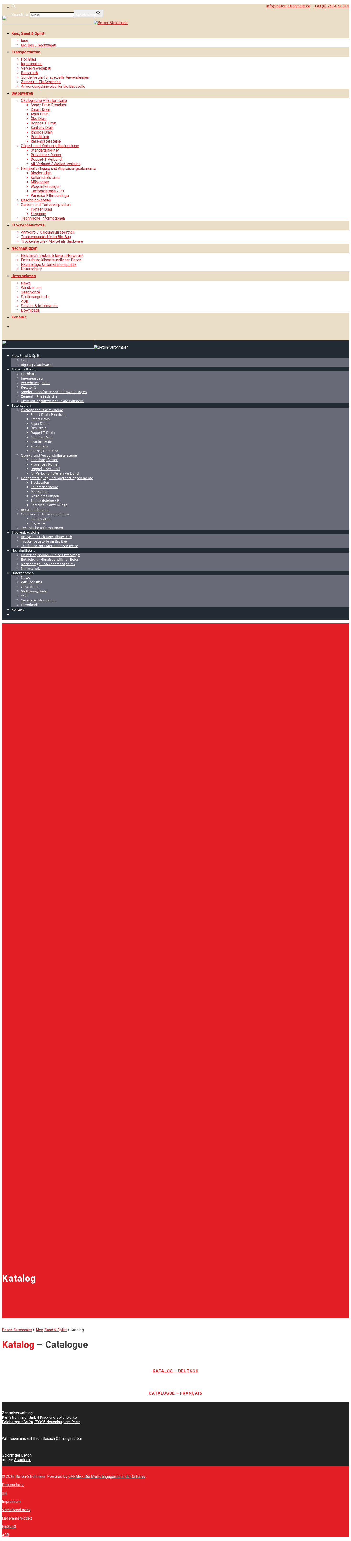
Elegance (38, 213)
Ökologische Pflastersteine (44, 100)
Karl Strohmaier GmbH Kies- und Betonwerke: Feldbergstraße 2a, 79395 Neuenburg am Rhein (41, 1419)
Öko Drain (39, 118)
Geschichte (30, 292)
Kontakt (18, 317)
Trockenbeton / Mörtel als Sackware (52, 241)
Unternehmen (23, 276)
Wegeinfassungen (45, 186)
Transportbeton (25, 52)
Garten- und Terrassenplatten (46, 204)
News (26, 283)
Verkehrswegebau (36, 68)
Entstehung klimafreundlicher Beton (51, 260)
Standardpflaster (45, 150)
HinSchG (9, 1526)
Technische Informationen (43, 218)
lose (24, 40)
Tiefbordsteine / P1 (47, 191)
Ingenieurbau (31, 64)
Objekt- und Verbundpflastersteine (50, 146)
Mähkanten (40, 182)
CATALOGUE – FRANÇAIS (175, 1393)
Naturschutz (31, 269)
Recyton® (29, 73)
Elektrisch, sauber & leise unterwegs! (52, 255)
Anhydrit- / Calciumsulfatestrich (48, 232)
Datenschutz (13, 1485)
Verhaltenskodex (16, 1510)
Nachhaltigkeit (24, 248)
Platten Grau (41, 209)
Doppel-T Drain (43, 123)
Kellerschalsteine (45, 177)
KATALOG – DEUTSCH (176, 1371)
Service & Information (39, 305)
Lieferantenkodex (17, 1518)
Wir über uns (31, 287)
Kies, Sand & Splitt (28, 33)
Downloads (30, 310)
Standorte (22, 1460)
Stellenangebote (35, 296)
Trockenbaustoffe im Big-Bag (46, 237)
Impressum (11, 1501)
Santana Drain (42, 127)
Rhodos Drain (42, 132)
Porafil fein (40, 136)
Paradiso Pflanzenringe (50, 195)
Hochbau (28, 59)
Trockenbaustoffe (28, 225)
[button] (13, 7)
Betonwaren (22, 93)
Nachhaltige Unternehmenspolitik (49, 264)
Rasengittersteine (46, 141)
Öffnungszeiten (69, 1438)
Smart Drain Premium (48, 105)
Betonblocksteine (36, 200)
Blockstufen (41, 173)
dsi (4, 1493)
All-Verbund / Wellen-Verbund (55, 164)
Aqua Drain (39, 114)
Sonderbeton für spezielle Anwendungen (55, 77)
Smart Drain (40, 109)
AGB (24, 301)
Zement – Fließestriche (41, 82)
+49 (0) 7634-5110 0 (331, 6)
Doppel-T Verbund (46, 159)
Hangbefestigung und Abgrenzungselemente (58, 168)
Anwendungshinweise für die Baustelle (53, 86)
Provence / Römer (46, 155)
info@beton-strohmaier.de (288, 6)
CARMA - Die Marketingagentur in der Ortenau (106, 1476)
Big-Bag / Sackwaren (38, 45)
